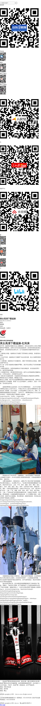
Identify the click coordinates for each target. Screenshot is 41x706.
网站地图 (2, 705)
